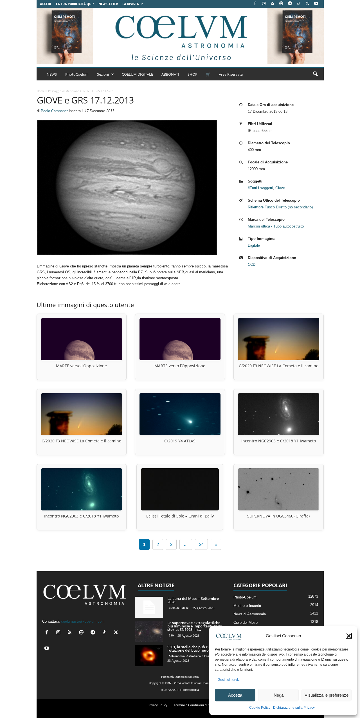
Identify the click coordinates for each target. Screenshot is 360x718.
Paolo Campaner (54, 111)
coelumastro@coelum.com (83, 621)
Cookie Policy (259, 708)
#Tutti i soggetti (260, 188)
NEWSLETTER (108, 4)
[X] (307, 4)
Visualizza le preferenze (326, 695)
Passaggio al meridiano (63, 91)
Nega (279, 695)
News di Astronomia (249, 614)
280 (171, 635)
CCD (251, 264)
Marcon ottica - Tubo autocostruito (276, 226)
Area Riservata (231, 74)
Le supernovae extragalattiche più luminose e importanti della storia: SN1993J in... (194, 626)
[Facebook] (255, 4)
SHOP (192, 74)
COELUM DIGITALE (137, 74)
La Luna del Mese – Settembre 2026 (193, 600)
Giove (280, 188)
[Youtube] (316, 4)
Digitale (254, 245)
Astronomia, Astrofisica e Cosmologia (194, 656)
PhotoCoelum (77, 74)
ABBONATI (170, 74)
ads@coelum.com (187, 676)
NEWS (52, 74)
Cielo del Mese (179, 608)
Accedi (45, 4)
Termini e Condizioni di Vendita (197, 705)
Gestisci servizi (229, 680)
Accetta (235, 695)
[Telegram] (290, 4)
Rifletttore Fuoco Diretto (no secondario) (280, 207)
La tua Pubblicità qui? (75, 4)
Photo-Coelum (244, 597)
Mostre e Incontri (247, 606)
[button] (349, 636)
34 (201, 544)
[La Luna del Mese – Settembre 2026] (149, 607)
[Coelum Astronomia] (180, 36)
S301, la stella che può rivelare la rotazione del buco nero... (195, 648)
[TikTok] (298, 4)
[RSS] (272, 4)
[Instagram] (263, 4)
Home (41, 91)
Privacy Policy (157, 705)
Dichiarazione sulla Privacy (294, 708)
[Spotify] (281, 4)
